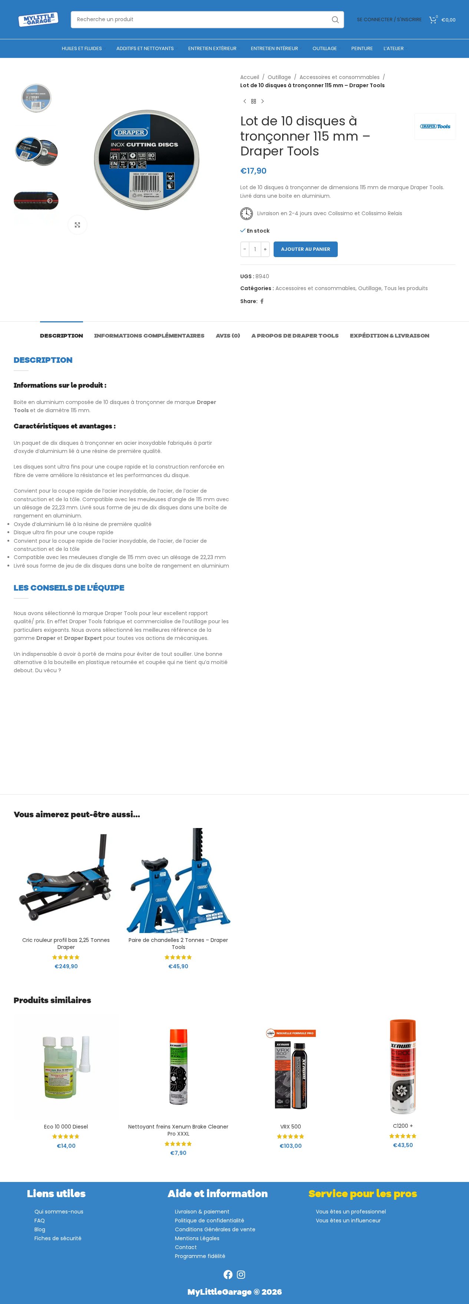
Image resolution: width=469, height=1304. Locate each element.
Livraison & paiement (202, 1211)
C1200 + (403, 1126)
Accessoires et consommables (340, 77)
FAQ (39, 1220)
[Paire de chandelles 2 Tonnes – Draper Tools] (178, 880)
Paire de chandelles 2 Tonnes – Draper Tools (178, 943)
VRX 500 (290, 1126)
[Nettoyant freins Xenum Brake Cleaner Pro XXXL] (178, 1067)
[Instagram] (241, 1274)
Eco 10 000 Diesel (66, 1126)
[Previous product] (244, 101)
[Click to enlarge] (77, 225)
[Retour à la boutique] (253, 101)
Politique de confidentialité (209, 1220)
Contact (186, 1247)
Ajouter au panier (305, 249)
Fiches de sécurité (58, 1238)
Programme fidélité (200, 1256)
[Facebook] (228, 1274)
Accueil (249, 77)
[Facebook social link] (262, 301)
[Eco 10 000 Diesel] (66, 1067)
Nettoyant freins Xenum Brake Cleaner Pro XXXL (178, 1130)
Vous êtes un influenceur (348, 1220)
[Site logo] (38, 19)
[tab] (61, 332)
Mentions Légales (197, 1238)
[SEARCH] (335, 19)
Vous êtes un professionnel (351, 1211)
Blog (39, 1229)
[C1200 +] (403, 1066)
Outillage (279, 77)
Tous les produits (406, 288)
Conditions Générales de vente (215, 1229)
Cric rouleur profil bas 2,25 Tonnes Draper (66, 943)
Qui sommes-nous (58, 1211)
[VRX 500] (290, 1067)
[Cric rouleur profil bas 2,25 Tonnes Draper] (66, 880)
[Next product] (262, 101)
